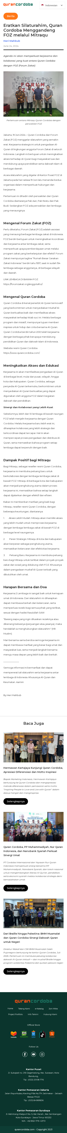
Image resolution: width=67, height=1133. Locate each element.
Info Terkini (33, 1014)
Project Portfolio (15, 1014)
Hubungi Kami (50, 1014)
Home (10, 1008)
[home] (16, 4)
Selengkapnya (16, 801)
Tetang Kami (24, 1008)
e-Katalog (39, 1008)
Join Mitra (53, 1008)
